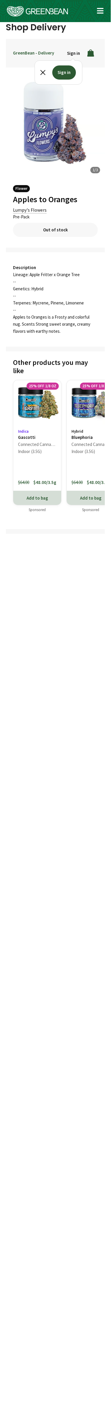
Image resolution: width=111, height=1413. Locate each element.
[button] (100, 11)
